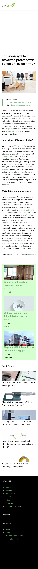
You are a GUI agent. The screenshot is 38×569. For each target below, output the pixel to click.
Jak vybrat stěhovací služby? (20, 102)
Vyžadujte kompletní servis (19, 105)
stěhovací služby (14, 131)
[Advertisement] (19, 30)
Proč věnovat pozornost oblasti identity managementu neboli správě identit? (19, 444)
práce (11, 126)
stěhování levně (8, 157)
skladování (6, 243)
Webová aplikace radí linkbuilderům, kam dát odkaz (16, 316)
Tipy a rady (32, 254)
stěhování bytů (28, 210)
